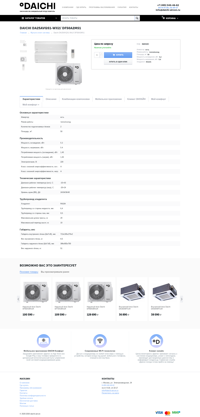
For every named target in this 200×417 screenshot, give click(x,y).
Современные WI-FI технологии (100, 351)
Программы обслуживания (30, 388)
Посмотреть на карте (110, 393)
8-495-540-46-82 (108, 385)
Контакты (23, 393)
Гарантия (23, 390)
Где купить (24, 385)
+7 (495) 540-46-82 (168, 5)
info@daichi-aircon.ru (168, 10)
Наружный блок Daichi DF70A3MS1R (64, 308)
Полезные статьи (27, 406)
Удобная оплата (26, 398)
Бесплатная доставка (29, 401)
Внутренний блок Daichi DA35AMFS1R (128, 308)
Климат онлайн (156, 351)
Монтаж (23, 403)
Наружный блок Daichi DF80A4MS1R (96, 308)
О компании (24, 383)
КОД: (138, 44)
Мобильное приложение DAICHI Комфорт (44, 351)
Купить (119, 55)
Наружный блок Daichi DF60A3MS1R (32, 308)
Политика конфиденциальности (33, 396)
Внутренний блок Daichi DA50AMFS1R (160, 308)
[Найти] (137, 18)
